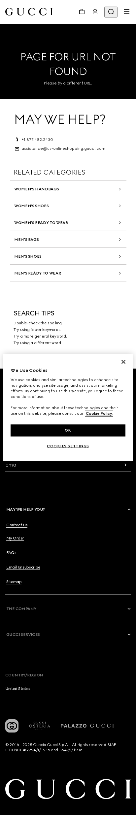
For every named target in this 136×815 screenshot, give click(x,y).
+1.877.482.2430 (37, 139)
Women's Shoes (31, 206)
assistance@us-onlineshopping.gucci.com (63, 148)
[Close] (123, 362)
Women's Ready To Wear (41, 222)
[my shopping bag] (82, 12)
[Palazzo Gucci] (87, 726)
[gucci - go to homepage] (28, 12)
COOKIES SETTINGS (68, 446)
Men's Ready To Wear (37, 273)
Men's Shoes (28, 256)
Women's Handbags (36, 189)
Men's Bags (26, 239)
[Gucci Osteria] (39, 726)
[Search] (111, 12)
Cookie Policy (99, 413)
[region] (67, 407)
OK (68, 430)
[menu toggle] (127, 12)
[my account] (95, 12)
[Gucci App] (11, 726)
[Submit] (125, 464)
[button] (69, 509)
